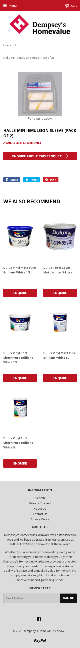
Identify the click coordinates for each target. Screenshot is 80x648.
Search (40, 498)
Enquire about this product (37, 156)
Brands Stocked (40, 503)
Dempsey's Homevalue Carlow (43, 631)
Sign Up (68, 598)
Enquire (20, 293)
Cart (73, 6)
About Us (40, 508)
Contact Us (40, 514)
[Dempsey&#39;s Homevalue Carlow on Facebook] (39, 619)
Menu (13, 6)
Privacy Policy (40, 519)
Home (7, 45)
